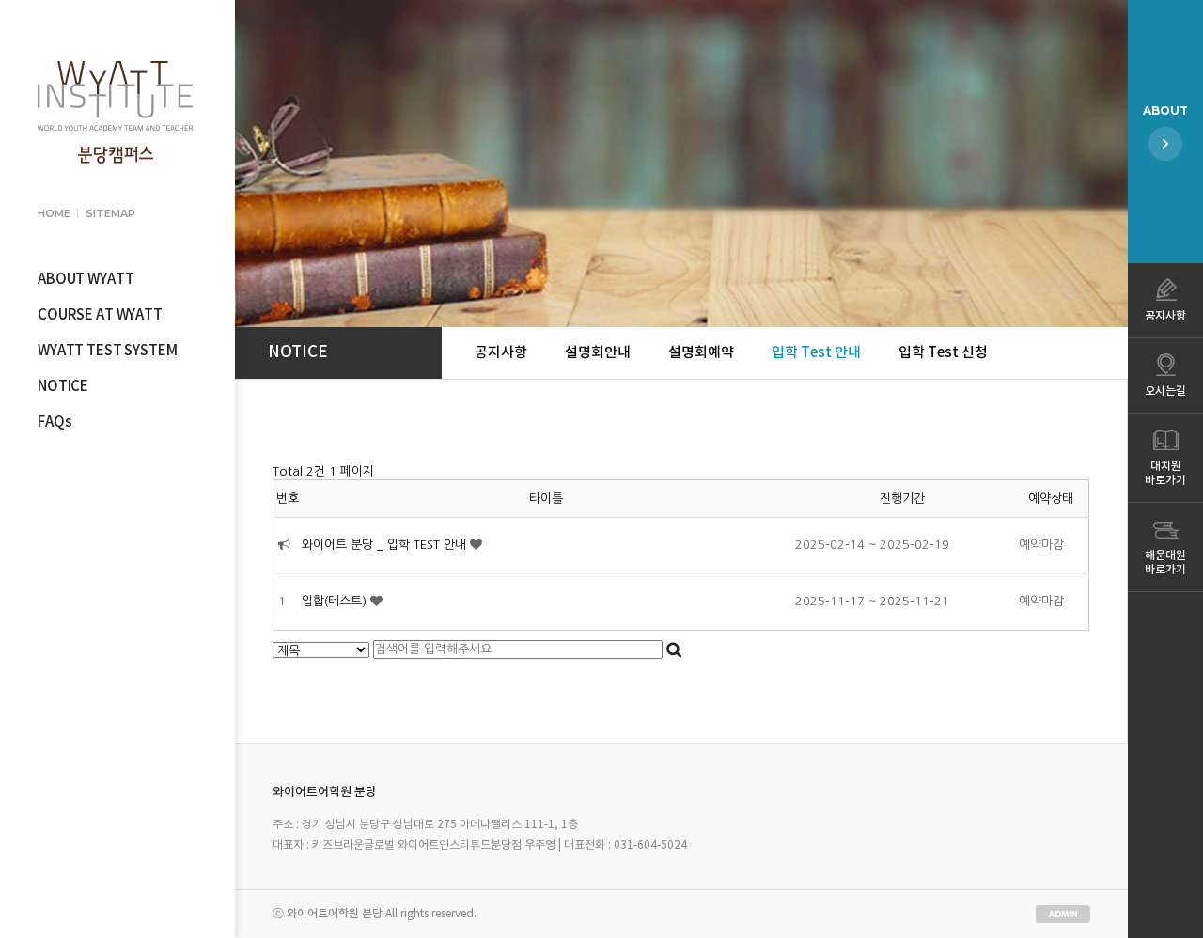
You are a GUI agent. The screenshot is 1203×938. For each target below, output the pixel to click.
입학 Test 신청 (943, 353)
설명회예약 (701, 353)
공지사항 (501, 353)
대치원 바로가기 (1165, 473)
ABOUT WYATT (85, 280)
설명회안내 (598, 353)
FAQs (54, 422)
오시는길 (1165, 391)
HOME (54, 213)
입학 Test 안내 (816, 353)
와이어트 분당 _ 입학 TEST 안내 (386, 545)
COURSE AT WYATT (100, 315)
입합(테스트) (336, 601)
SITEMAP (110, 213)
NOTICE (63, 387)
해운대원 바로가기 (1165, 562)
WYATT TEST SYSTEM (107, 351)
